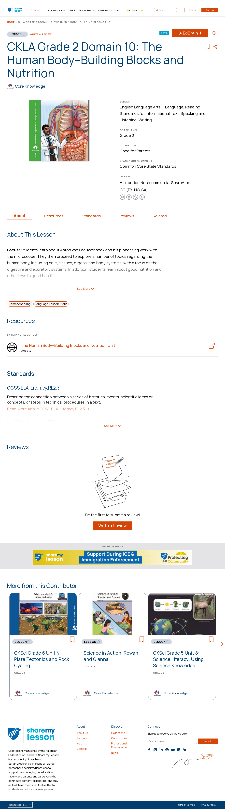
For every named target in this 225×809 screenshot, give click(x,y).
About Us (82, 733)
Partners (82, 738)
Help (79, 743)
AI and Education (57, 10)
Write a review (41, 34)
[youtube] (173, 749)
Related (160, 216)
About (20, 215)
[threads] (179, 749)
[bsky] (184, 749)
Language (174, 107)
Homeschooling (19, 304)
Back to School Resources (83, 10)
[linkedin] (161, 749)
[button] (223, 644)
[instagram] (155, 749)
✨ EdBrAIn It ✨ (134, 10)
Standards (91, 216)
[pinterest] (167, 749)
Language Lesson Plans (51, 304)
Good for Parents (135, 151)
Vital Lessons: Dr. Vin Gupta (110, 10)
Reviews (126, 216)
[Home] (15, 10)
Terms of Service (185, 804)
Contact (82, 749)
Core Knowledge (30, 86)
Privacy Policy (208, 804)
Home (11, 22)
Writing (145, 119)
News (114, 753)
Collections (118, 733)
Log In (192, 10)
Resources (53, 216)
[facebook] (149, 749)
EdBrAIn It (192, 33)
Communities (119, 738)
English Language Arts (140, 107)
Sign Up (210, 10)
